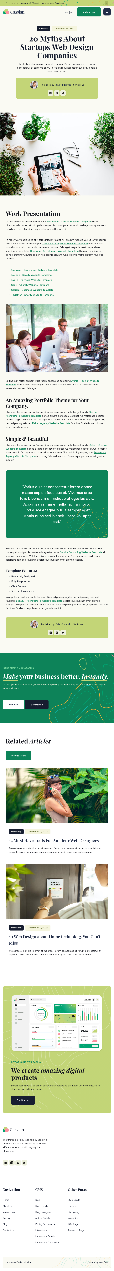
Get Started (23, 1100)
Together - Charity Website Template (32, 294)
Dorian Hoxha (23, 1262)
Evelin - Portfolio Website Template (31, 279)
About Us (8, 1206)
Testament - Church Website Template (69, 221)
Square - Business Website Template (32, 289)
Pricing (6, 1218)
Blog (5, 1224)
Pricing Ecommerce (45, 1224)
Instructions (74, 1218)
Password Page (76, 1230)
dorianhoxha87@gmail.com (31, 3)
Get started (89, 12)
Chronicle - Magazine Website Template (65, 243)
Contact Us (8, 1230)
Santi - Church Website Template (30, 284)
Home (6, 1199)
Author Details (42, 1218)
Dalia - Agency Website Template (51, 423)
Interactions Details (45, 1236)
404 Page (73, 1224)
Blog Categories (43, 1212)
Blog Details (41, 1206)
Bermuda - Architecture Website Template (54, 250)
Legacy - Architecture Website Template (39, 600)
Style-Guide (74, 1199)
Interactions (9, 1212)
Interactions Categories (47, 1242)
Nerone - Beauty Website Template (31, 274)
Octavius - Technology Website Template (34, 269)
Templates (59, 3)
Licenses (72, 1206)
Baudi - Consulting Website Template (81, 552)
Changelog (73, 1212)
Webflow (103, 1262)
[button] (107, 11)
